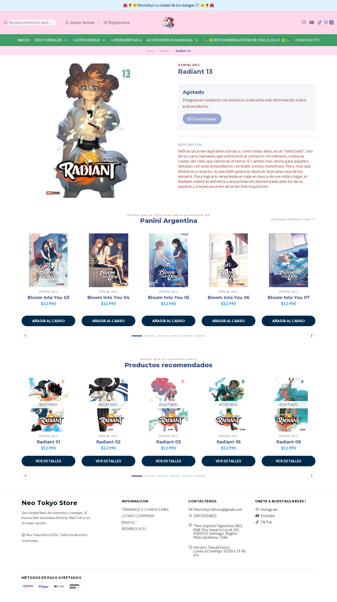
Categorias (87, 40)
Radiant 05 (229, 441)
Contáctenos (204, 119)
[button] (48, 321)
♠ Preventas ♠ (126, 40)
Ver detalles (48, 461)
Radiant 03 (168, 441)
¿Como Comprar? (138, 516)
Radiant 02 (108, 441)
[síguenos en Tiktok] (319, 22)
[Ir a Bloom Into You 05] (168, 260)
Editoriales (49, 40)
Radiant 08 (288, 441)
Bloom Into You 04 (108, 297)
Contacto (307, 40)
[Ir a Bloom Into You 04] (108, 260)
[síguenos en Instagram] (303, 22)
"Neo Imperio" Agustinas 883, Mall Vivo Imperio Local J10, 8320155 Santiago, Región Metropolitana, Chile (218, 531)
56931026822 (205, 516)
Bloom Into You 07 (289, 297)
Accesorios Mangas (170, 40)
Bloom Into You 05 (168, 297)
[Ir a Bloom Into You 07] (288, 260)
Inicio (24, 40)
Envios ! (129, 523)
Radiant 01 (48, 441)
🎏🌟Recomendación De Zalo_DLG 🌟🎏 (247, 40)
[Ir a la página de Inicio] (168, 22)
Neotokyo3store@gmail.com (218, 509)
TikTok (266, 522)
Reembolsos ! (134, 529)
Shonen (165, 50)
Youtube (267, 516)
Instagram (268, 509)
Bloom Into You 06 (229, 297)
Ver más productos (291, 219)
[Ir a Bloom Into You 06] (228, 260)
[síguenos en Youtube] (311, 22)
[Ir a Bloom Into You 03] (48, 260)
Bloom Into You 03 (48, 297)
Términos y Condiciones (145, 510)
